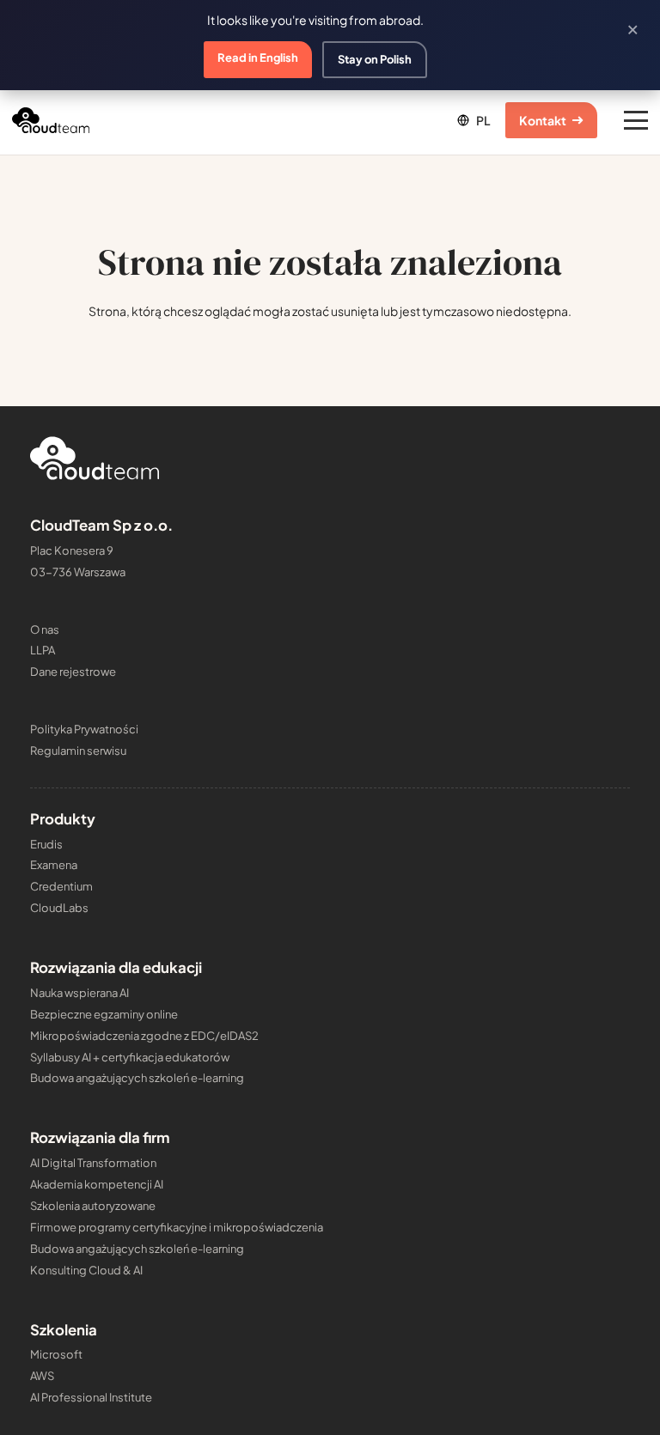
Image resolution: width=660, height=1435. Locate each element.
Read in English (257, 57)
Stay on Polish (375, 59)
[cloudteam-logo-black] (50, 120)
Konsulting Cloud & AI (86, 1270)
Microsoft (56, 1354)
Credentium (61, 886)
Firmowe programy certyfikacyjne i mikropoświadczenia (176, 1227)
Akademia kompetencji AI (96, 1184)
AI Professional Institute (91, 1397)
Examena (53, 865)
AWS (42, 1376)
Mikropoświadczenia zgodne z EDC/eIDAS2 (144, 1036)
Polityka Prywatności (84, 729)
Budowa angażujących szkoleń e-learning (137, 1078)
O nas (44, 629)
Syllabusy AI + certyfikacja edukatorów (129, 1057)
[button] (472, 120)
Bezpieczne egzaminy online (104, 1014)
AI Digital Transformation (93, 1163)
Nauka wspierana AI (79, 993)
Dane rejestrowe (73, 671)
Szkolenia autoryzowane (93, 1206)
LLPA (42, 650)
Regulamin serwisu (78, 750)
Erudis (46, 844)
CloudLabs (59, 908)
